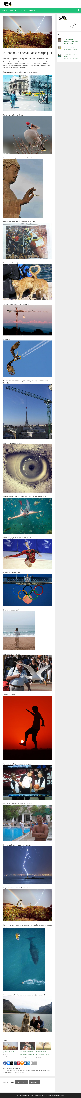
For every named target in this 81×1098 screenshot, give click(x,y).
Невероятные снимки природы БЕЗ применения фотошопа (71, 57)
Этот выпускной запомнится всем (14, 1072)
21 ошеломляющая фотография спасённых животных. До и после (71, 49)
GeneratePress (60, 1095)
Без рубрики (8, 1068)
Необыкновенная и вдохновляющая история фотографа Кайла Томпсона (43, 1053)
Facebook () (35, 1082)
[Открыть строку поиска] (78, 10)
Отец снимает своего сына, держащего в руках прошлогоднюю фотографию (27, 1053)
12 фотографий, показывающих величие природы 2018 (71, 41)
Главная (4, 10)
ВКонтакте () (21, 1082)
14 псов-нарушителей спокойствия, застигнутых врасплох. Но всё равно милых (27, 1070)
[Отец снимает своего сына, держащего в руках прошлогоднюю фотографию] (27, 1046)
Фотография (16, 1068)
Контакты (31, 10)
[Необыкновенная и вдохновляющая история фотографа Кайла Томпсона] (43, 1046)
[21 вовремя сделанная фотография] (10, 1046)
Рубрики (13, 10)
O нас (23, 10)
